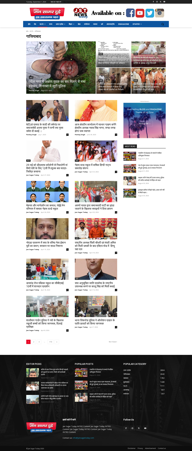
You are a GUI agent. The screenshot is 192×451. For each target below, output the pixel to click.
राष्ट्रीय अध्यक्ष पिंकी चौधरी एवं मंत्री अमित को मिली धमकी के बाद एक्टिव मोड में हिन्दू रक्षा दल (95, 246)
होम (27, 31)
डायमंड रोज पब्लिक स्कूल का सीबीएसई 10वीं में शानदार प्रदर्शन (45, 285)
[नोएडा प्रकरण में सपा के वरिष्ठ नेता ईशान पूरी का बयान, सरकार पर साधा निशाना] (47, 228)
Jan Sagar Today (32, 175)
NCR (31, 31)
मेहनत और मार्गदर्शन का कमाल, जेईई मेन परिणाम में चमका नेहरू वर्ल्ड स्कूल (45, 207)
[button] (162, 24)
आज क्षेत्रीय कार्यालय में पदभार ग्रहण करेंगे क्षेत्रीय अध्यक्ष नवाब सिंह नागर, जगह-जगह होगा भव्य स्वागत (95, 128)
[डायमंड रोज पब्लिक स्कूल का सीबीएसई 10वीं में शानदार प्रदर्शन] (47, 269)
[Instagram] (157, 1)
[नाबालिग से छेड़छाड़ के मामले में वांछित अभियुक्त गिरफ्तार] (129, 156)
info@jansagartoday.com (83, 438)
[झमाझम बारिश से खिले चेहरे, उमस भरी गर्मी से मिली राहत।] (129, 193)
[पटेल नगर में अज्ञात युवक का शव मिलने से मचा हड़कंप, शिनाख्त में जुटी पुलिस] (61, 67)
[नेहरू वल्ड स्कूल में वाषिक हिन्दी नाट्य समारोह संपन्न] (96, 151)
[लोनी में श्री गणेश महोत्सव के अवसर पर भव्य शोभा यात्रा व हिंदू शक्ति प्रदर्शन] (32, 399)
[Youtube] (164, 1)
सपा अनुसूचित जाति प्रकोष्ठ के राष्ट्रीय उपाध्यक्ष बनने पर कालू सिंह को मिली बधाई (95, 285)
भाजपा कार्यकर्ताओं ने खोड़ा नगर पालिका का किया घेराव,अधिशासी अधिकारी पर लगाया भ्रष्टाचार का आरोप (54, 385)
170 (50, 342)
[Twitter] (160, 1)
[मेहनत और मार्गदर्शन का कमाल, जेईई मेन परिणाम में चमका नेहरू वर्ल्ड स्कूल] (47, 191)
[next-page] (57, 342)
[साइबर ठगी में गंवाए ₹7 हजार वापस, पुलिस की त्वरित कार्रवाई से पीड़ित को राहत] (129, 180)
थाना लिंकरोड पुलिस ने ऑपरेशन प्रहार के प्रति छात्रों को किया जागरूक (95, 322)
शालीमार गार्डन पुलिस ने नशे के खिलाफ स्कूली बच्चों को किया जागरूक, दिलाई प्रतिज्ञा (45, 323)
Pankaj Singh (31, 135)
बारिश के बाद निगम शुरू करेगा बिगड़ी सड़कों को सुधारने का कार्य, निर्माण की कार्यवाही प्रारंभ (54, 372)
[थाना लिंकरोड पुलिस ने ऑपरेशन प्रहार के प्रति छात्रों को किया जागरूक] (96, 306)
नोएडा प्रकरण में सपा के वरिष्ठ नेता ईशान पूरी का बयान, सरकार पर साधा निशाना (46, 244)
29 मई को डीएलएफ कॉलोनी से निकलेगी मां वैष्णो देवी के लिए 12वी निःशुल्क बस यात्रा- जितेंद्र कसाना (47, 168)
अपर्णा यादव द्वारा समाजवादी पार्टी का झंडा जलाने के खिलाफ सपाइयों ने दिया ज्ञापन (94, 207)
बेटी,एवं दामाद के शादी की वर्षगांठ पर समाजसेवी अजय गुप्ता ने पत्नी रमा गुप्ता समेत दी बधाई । (44, 128)
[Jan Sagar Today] (47, 14)
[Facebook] (153, 1)
